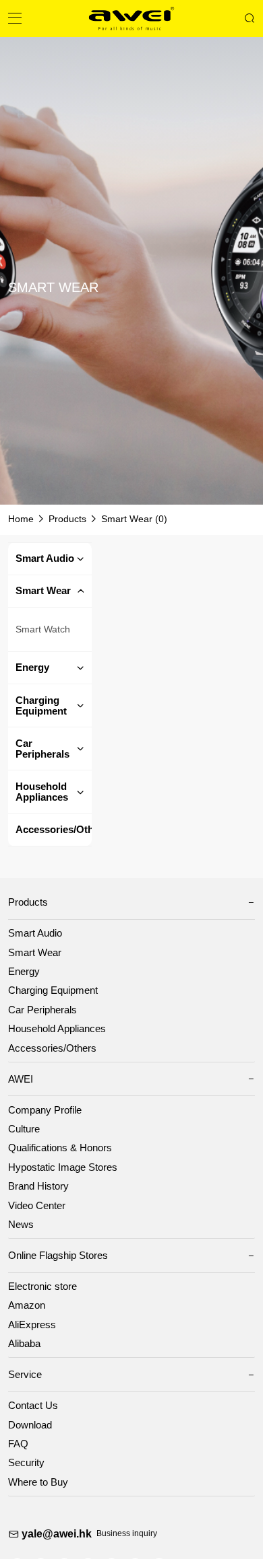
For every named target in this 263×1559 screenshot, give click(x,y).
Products (67, 519)
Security (26, 1462)
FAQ (18, 1444)
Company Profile (45, 1110)
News (21, 1224)
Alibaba (24, 1343)
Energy (32, 667)
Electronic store (42, 1286)
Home (21, 519)
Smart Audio (45, 558)
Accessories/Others (54, 829)
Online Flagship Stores (58, 1255)
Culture (24, 1129)
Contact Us (33, 1405)
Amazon (26, 1305)
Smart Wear (126, 519)
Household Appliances (42, 792)
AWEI (20, 1079)
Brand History (38, 1186)
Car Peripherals (42, 749)
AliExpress (32, 1324)
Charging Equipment (41, 706)
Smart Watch (43, 629)
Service (25, 1374)
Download (30, 1425)
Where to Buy (38, 1482)
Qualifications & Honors (60, 1148)
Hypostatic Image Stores (62, 1167)
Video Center (36, 1205)
